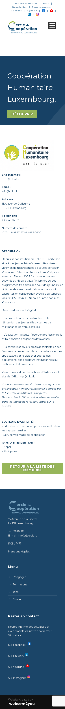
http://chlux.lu (10, 179)
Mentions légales (19, 551)
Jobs (46, 3)
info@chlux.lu (10, 191)
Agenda (32, 10)
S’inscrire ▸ (14, 635)
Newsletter (20, 7)
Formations (20, 584)
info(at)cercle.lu (27, 535)
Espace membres (26, 3)
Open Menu (52, 25)
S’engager (19, 577)
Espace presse (41, 7)
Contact (16, 10)
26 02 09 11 (20, 531)
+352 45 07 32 (10, 220)
